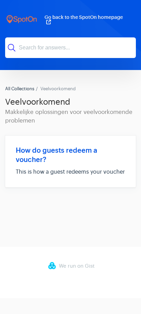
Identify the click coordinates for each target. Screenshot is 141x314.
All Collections (19, 89)
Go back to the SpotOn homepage (83, 17)
